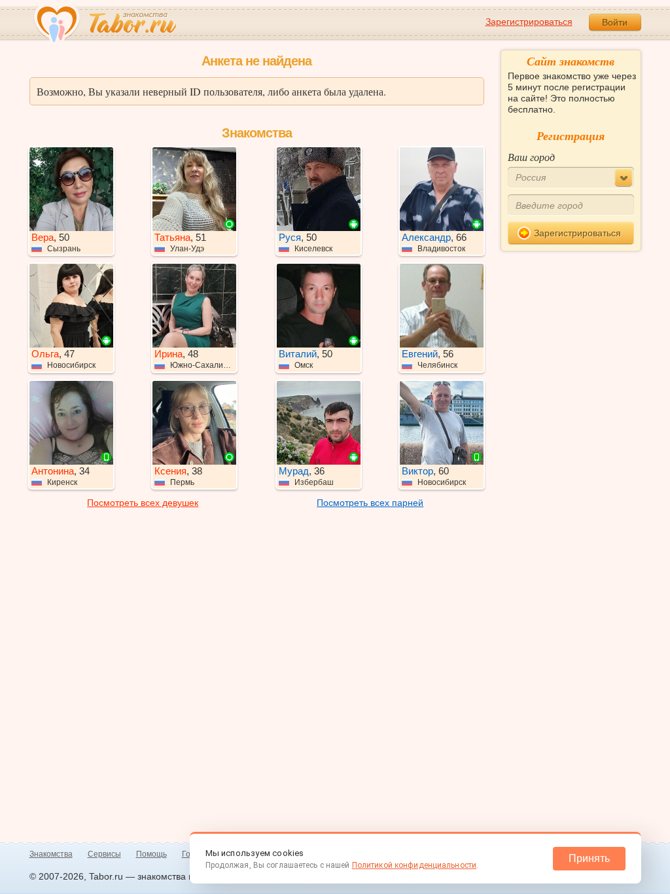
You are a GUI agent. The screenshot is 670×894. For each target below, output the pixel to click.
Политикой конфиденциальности (414, 865)
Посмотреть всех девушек (142, 502)
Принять (589, 858)
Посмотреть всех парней (370, 502)
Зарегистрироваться (529, 21)
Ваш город (531, 157)
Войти (614, 22)
